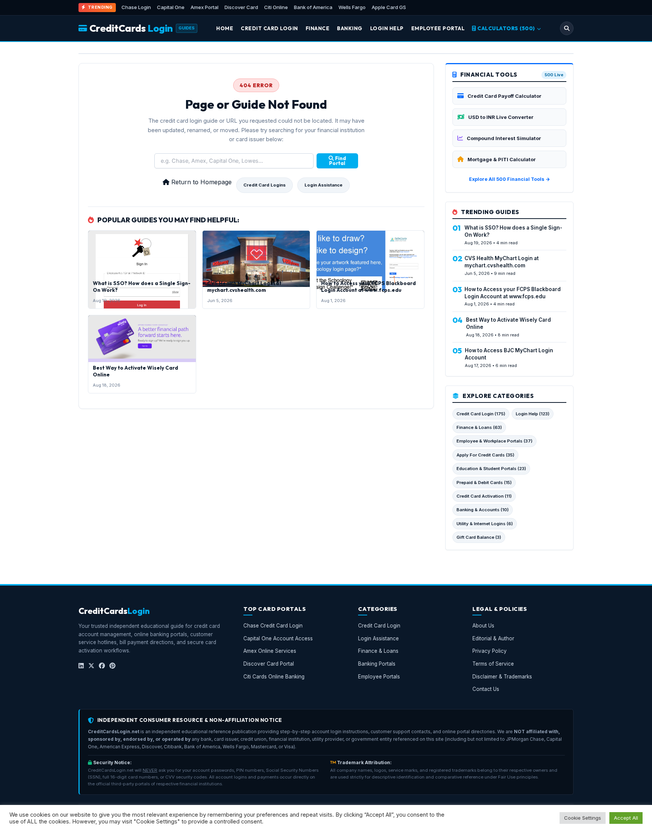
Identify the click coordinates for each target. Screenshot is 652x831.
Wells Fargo (352, 7)
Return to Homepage (200, 182)
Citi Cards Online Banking (273, 677)
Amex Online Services (269, 651)
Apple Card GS (389, 7)
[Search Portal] (567, 28)
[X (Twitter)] (91, 666)
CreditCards (131, 28)
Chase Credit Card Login (273, 626)
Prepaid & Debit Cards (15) (484, 482)
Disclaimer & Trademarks (502, 677)
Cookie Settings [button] (582, 818)
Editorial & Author (493, 638)
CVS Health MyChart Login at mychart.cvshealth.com (244, 286)
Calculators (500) (506, 28)
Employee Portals (379, 677)
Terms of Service (493, 664)
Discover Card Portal (268, 664)
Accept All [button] (626, 818)
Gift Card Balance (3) (479, 537)
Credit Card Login (269, 28)
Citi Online (276, 7)
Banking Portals (376, 664)
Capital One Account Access (278, 638)
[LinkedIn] (81, 666)
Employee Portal (438, 28)
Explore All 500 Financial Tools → (509, 179)
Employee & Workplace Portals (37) (494, 441)
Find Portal (337, 161)
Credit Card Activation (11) (484, 496)
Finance (318, 28)
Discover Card (241, 7)
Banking (350, 28)
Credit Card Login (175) (481, 413)
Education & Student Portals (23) (491, 468)
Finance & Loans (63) (479, 427)
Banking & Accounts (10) (483, 509)
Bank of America (313, 7)
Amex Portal (204, 7)
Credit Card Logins (264, 185)
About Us (483, 626)
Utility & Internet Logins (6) (485, 523)
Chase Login (136, 7)
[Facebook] (102, 666)
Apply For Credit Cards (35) (485, 455)
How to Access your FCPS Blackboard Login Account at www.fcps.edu (368, 286)
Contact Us (485, 689)
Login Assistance (323, 185)
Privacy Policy (489, 651)
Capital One (171, 7)
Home (224, 28)
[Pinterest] (112, 666)
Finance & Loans (378, 651)
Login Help (387, 28)
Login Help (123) (532, 413)
